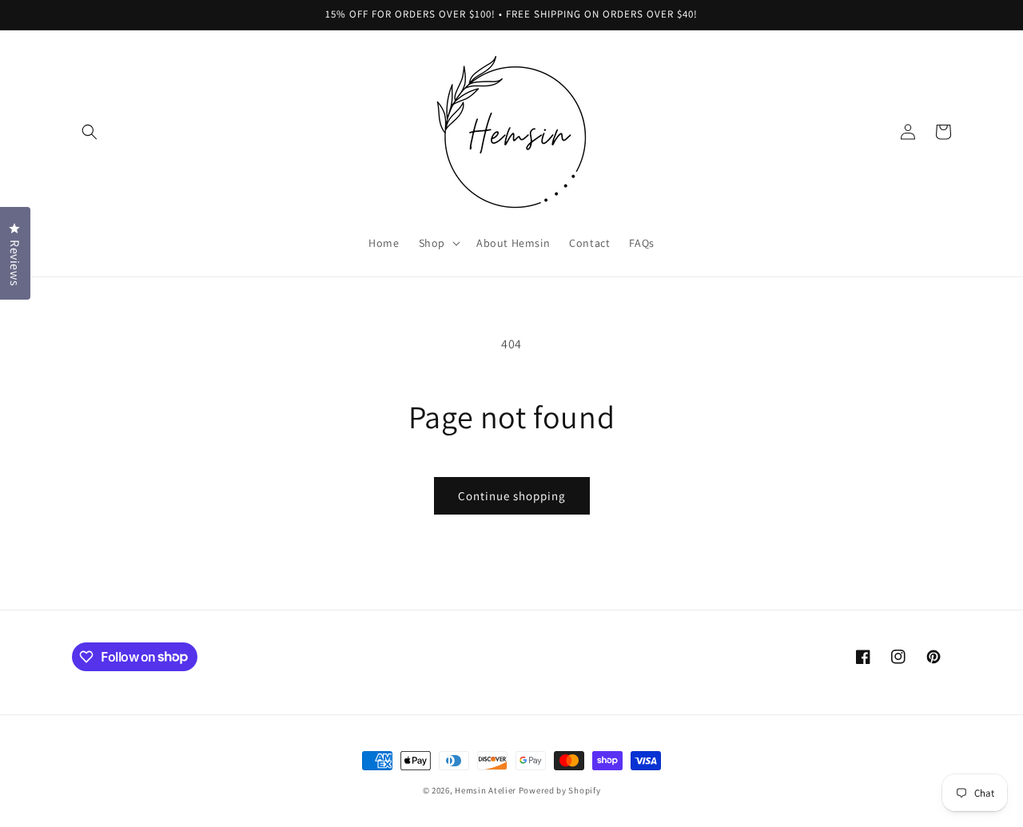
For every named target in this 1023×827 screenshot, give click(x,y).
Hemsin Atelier (485, 790)
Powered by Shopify (560, 790)
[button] (89, 131)
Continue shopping (512, 495)
